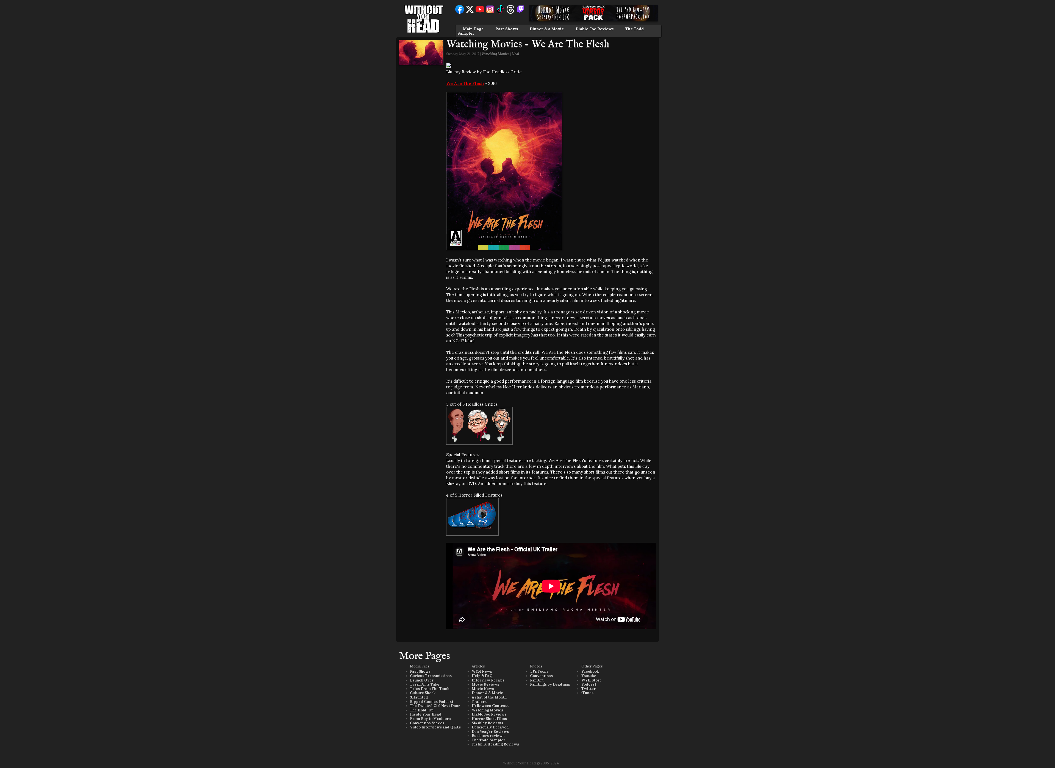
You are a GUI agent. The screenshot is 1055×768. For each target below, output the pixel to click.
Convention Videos (427, 723)
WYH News (482, 671)
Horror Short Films (489, 718)
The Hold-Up (422, 710)
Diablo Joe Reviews (594, 28)
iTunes (587, 693)
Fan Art (537, 680)
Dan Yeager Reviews (490, 731)
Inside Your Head (426, 714)
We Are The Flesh (465, 83)
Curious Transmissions (431, 676)
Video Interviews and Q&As (435, 727)
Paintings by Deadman (550, 684)
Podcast (588, 684)
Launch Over (422, 680)
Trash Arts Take (424, 684)
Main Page (473, 28)
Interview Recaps (488, 680)
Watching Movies (495, 54)
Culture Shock (422, 693)
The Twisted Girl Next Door (435, 705)
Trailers (479, 701)
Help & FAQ (482, 676)
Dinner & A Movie (487, 693)
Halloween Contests (490, 705)
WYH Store (591, 680)
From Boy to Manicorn (430, 718)
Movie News (483, 688)
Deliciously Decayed (490, 727)
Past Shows (506, 28)
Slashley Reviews (487, 723)
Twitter (588, 688)
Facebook (590, 671)
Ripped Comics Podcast (431, 701)
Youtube (588, 676)
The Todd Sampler (488, 740)
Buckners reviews (488, 735)
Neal (515, 54)
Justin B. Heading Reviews (495, 744)
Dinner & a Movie (547, 28)
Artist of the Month (489, 697)
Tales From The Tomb (429, 688)
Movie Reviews (485, 684)
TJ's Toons (539, 671)
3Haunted (419, 697)
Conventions (541, 676)
